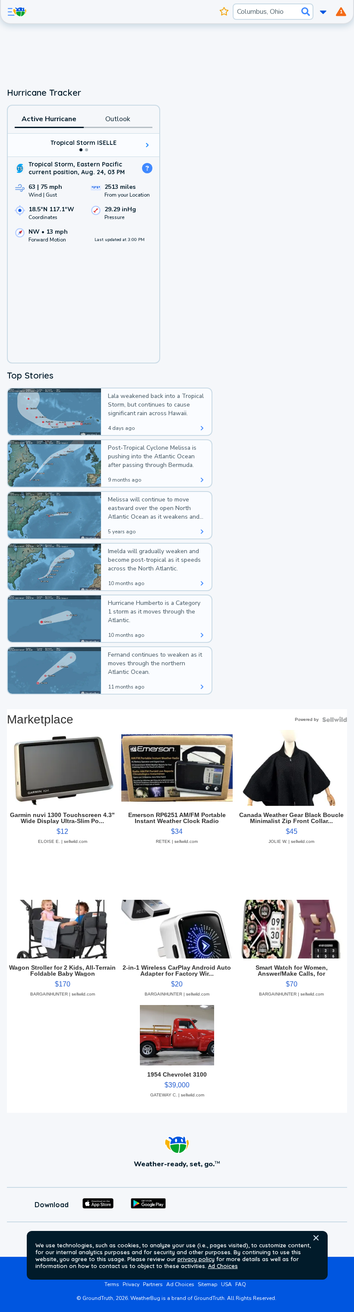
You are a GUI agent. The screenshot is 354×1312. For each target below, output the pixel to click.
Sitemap (208, 1284)
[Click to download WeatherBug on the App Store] (98, 1204)
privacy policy (196, 1259)
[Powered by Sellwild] (334, 720)
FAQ (240, 1284)
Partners (153, 1284)
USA (226, 1284)
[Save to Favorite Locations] (224, 11)
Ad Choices (223, 1265)
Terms (111, 1284)
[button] (316, 1237)
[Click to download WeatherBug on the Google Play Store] (148, 1204)
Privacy (131, 1284)
